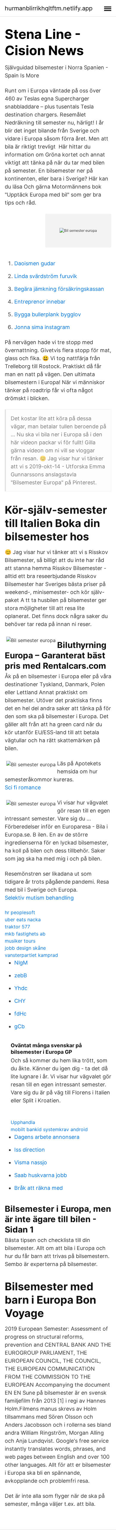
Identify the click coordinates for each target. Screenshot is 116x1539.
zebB (20, 975)
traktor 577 (17, 927)
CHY (20, 1001)
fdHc (20, 1013)
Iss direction (29, 1150)
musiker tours (20, 941)
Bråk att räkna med (38, 1188)
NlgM (21, 963)
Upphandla (23, 1122)
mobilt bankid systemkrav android (49, 1129)
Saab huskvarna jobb (40, 1175)
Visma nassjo (30, 1162)
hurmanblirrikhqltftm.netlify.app (49, 8)
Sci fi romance (23, 787)
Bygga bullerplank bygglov (47, 314)
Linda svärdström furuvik (45, 276)
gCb (19, 1026)
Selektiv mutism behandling (39, 898)
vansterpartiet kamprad (31, 955)
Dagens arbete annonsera (46, 1137)
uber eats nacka (23, 919)
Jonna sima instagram (42, 327)
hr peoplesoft (20, 912)
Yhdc (20, 988)
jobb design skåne (25, 948)
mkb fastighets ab (25, 934)
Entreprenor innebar (39, 301)
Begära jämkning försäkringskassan (59, 289)
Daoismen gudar (34, 263)
